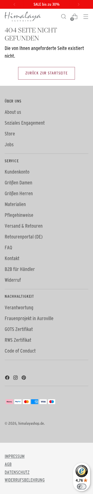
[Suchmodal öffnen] (63, 16)
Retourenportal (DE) (24, 237)
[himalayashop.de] (23, 16)
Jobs (9, 144)
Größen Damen (18, 182)
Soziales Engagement (25, 123)
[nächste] (78, 4)
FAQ (8, 247)
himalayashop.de (31, 423)
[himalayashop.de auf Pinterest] (24, 378)
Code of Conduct (20, 351)
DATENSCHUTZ (17, 472)
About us (13, 112)
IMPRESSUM (15, 456)
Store (10, 134)
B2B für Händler (20, 269)
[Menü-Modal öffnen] (85, 16)
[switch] (81, 486)
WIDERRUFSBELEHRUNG (25, 480)
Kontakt (12, 258)
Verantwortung (19, 307)
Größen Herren (19, 193)
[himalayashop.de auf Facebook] (8, 378)
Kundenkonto (17, 172)
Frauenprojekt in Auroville (29, 318)
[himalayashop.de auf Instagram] (16, 378)
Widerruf (13, 280)
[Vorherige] (14, 4)
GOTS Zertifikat (19, 329)
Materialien (15, 204)
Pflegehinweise (19, 215)
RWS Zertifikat (18, 340)
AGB (8, 464)
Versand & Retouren (24, 226)
